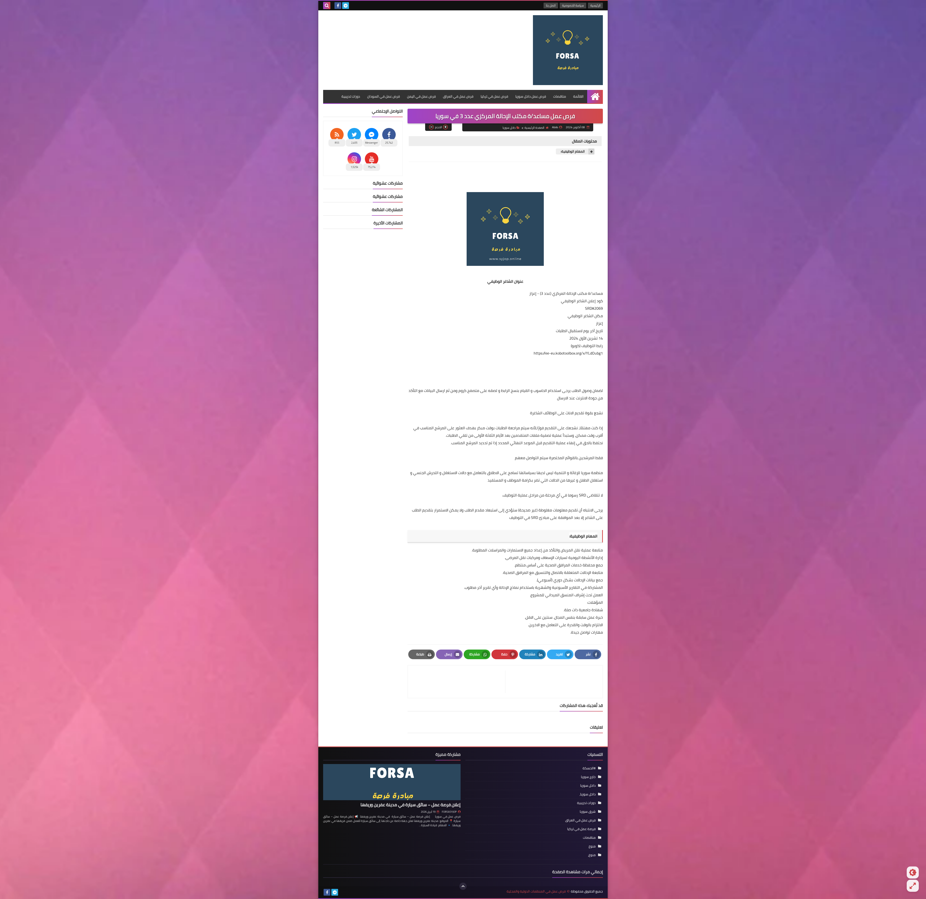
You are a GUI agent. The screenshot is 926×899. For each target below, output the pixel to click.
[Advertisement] (411, 49)
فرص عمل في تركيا (494, 96)
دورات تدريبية (350, 96)
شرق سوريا (588, 811)
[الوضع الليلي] (913, 872)
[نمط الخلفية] (913, 886)
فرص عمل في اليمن (421, 96)
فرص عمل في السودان (383, 96)
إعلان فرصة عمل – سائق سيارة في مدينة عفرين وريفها (411, 805)
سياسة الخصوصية (573, 5)
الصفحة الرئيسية (534, 127)
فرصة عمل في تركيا (581, 829)
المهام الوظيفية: (573, 151)
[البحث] (326, 5)
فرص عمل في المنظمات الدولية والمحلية (536, 891)
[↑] (463, 886)
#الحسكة (589, 768)
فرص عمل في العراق (458, 96)
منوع (592, 846)
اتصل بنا (551, 5)
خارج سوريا (588, 777)
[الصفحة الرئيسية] (595, 96)
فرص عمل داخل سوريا (530, 96)
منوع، (592, 855)
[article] (459, 681)
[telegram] (345, 5)
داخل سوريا (509, 127)
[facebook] (337, 5)
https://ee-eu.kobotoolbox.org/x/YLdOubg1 (568, 353)
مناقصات (559, 96)
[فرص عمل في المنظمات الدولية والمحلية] (568, 50)
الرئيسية (595, 5)
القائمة (578, 96)
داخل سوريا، (587, 794)
